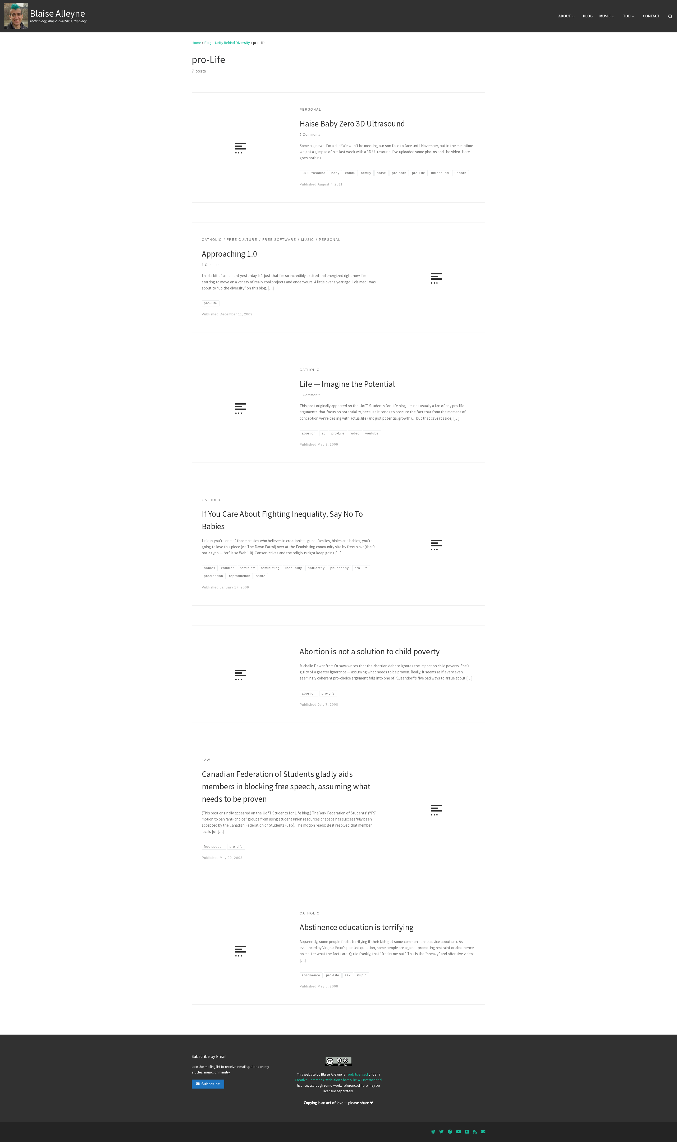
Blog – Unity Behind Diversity (227, 42)
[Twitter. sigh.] (441, 1132)
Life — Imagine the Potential (347, 384)
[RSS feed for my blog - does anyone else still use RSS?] (475, 1132)
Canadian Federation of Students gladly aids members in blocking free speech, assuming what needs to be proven (286, 786)
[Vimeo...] (467, 1132)
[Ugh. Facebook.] (450, 1132)
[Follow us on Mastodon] (433, 1132)
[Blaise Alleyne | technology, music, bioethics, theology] (16, 15)
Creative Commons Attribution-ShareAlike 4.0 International (338, 1080)
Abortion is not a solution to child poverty (370, 651)
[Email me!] (483, 1132)
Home (196, 42)
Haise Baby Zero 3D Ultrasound (352, 123)
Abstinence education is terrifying (357, 927)
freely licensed (357, 1074)
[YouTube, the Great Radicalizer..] (458, 1132)
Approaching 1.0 (229, 253)
